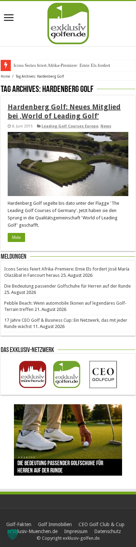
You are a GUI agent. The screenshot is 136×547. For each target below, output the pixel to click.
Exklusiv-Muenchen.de (34, 531)
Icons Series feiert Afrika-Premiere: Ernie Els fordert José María (72, 65)
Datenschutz (107, 531)
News (105, 126)
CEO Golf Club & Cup (101, 524)
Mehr (16, 237)
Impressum (76, 531)
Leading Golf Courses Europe (69, 126)
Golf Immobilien (55, 524)
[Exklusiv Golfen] (68, 22)
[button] (12, 534)
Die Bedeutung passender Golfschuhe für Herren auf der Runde (67, 286)
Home (5, 76)
